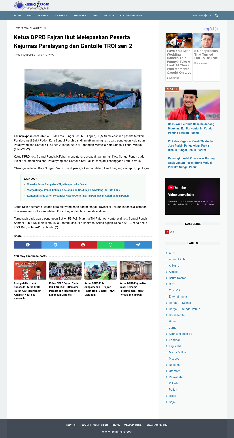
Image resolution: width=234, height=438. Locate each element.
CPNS (172, 284)
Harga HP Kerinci (180, 303)
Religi (172, 396)
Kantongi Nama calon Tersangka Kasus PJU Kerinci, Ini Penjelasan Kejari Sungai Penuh (78, 195)
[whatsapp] (110, 245)
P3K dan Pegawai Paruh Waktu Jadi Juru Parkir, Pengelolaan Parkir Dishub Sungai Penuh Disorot (191, 145)
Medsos (109, 15)
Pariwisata (176, 377)
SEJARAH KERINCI (157, 424)
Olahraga (60, 15)
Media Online (177, 352)
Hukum (173, 321)
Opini (95, 15)
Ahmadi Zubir (177, 259)
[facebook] (27, 245)
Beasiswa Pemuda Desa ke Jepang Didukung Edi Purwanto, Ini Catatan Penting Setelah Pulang (191, 128)
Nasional (174, 365)
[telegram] (138, 245)
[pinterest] (83, 245)
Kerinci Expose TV (180, 334)
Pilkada (174, 383)
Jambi (173, 327)
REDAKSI (71, 424)
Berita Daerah (36, 15)
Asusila (173, 272)
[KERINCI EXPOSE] (34, 5)
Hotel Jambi (177, 315)
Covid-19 (174, 290)
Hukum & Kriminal (131, 15)
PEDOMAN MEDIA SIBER (94, 424)
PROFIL (116, 424)
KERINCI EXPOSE (122, 432)
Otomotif (174, 371)
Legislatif (175, 346)
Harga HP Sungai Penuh (184, 309)
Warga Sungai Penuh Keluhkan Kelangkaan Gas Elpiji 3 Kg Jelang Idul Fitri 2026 (73, 190)
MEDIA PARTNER (133, 424)
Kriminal (174, 340)
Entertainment (178, 296)
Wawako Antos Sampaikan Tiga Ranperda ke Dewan (57, 184)
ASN (172, 253)
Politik (173, 389)
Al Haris (174, 265)
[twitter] (55, 245)
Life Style (79, 15)
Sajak (172, 402)
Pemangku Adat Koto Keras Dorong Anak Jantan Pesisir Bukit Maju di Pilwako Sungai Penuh (191, 163)
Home (17, 15)
